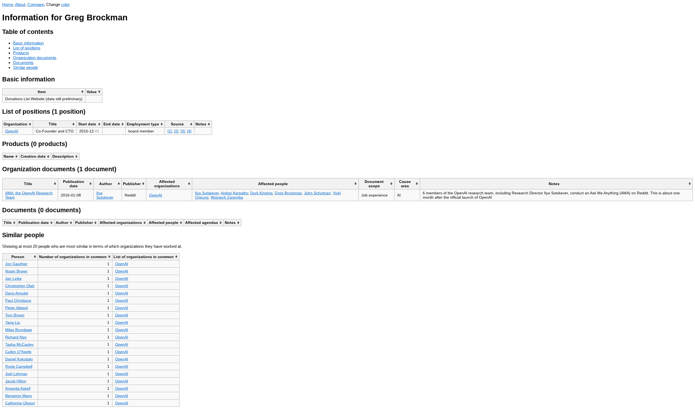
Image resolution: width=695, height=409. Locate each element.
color (65, 4)
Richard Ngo (16, 337)
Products (21, 52)
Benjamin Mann (18, 396)
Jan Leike (13, 278)
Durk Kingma (261, 193)
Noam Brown (16, 271)
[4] (189, 131)
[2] (176, 131)
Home (7, 4)
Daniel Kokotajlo (19, 359)
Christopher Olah (19, 286)
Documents (23, 62)
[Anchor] (58, 31)
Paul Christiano (18, 300)
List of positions (26, 48)
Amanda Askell (17, 388)
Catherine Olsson (20, 403)
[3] (183, 131)
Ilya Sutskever (104, 195)
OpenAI (11, 131)
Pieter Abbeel (16, 308)
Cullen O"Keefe (18, 352)
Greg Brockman (288, 193)
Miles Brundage (18, 330)
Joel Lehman (16, 374)
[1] (170, 131)
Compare (35, 4)
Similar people (25, 67)
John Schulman (317, 193)
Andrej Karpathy (234, 193)
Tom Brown (14, 315)
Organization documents (34, 57)
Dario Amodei (16, 293)
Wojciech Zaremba (227, 197)
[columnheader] (44, 91)
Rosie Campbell (18, 366)
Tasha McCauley (19, 344)
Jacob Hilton (15, 381)
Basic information (28, 43)
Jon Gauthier (16, 264)
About (20, 4)
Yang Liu (12, 322)
